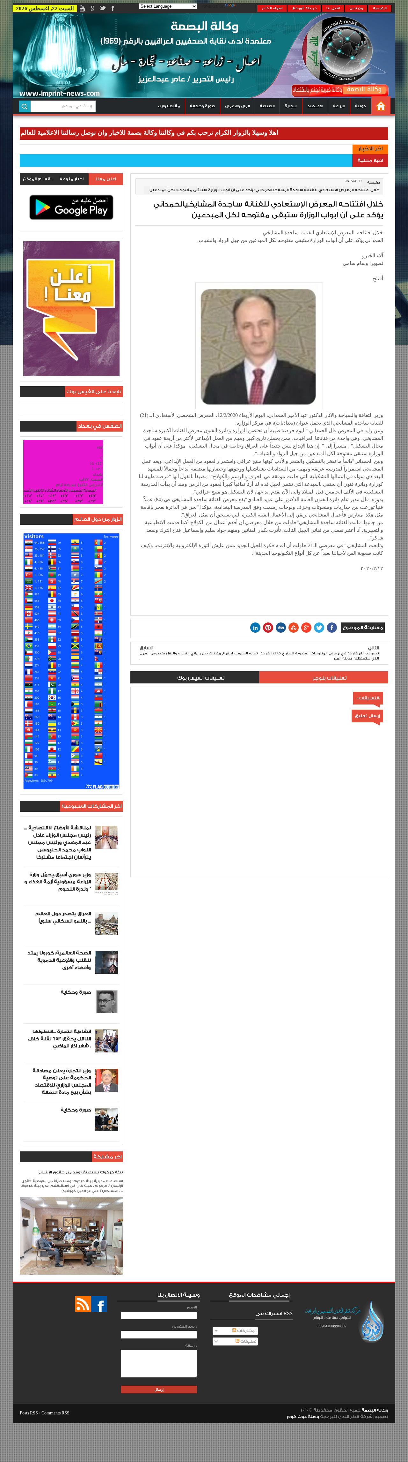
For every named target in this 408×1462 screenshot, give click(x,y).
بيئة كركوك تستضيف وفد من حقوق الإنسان (81, 1172)
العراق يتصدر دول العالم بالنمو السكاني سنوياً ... (63, 917)
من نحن (356, 8)
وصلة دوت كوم (303, 1416)
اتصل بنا (333, 8)
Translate (247, 6)
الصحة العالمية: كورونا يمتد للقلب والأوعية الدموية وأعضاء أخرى (59, 960)
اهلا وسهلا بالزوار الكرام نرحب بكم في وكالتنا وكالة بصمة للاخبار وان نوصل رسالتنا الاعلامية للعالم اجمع (176, 132)
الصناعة (267, 106)
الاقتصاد (315, 106)
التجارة (291, 106)
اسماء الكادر (272, 8)
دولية (360, 106)
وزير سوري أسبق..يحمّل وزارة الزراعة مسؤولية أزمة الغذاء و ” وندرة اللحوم (57, 882)
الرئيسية (380, 8)
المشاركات (246, 1331)
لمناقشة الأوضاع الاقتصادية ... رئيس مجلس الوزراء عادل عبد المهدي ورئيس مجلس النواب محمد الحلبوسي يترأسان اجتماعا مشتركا (57, 842)
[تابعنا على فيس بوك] (99, 1304)
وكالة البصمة (374, 1410)
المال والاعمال (237, 106)
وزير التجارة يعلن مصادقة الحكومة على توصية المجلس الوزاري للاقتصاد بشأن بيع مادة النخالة (62, 1081)
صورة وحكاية (202, 106)
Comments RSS (55, 1413)
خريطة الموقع (304, 8)
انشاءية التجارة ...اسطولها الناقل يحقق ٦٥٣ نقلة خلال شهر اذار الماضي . (59, 1039)
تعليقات (248, 1341)
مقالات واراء (169, 106)
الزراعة (339, 106)
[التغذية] (83, 1304)
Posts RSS (29, 1413)
